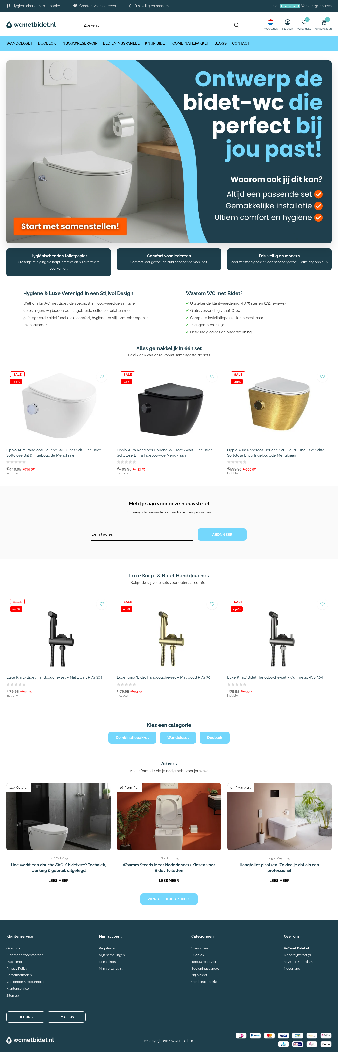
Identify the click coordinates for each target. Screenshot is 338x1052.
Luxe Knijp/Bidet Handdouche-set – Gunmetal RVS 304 (275, 677)
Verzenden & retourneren (25, 982)
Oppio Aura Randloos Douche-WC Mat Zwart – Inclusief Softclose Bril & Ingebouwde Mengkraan (164, 453)
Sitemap (12, 995)
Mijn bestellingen (112, 955)
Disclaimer (14, 962)
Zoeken (236, 25)
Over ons (13, 948)
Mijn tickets (107, 962)
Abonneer (222, 534)
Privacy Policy (16, 968)
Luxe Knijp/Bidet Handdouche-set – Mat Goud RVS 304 (164, 677)
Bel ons (26, 1017)
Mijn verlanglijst (110, 968)
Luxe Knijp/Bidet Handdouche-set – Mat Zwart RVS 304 (54, 677)
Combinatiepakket (190, 43)
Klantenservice (17, 988)
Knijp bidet (156, 43)
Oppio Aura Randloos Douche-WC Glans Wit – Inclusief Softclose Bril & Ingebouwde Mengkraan (53, 453)
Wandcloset (19, 43)
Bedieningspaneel (121, 43)
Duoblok (47, 43)
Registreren (108, 948)
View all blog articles (169, 899)
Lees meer (58, 880)
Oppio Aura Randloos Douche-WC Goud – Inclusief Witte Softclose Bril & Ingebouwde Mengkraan (276, 453)
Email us (66, 1017)
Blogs (220, 43)
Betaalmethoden (19, 975)
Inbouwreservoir (79, 43)
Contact (240, 43)
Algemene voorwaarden (25, 955)
